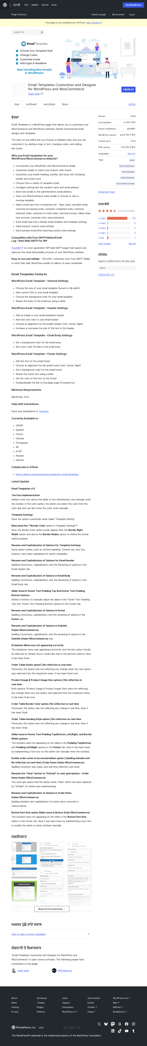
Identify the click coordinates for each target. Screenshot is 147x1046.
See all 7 (132, 153)
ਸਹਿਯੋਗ (132, 104)
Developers (68, 1007)
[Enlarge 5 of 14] (33, 907)
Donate (92, 1007)
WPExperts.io (65, 970)
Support (66, 1002)
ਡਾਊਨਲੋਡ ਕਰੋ (128, 89)
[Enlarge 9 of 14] (60, 874)
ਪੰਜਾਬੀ (41, 1028)
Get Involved (94, 998)
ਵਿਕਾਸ (65, 104)
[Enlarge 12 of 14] (88, 845)
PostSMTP (17, 247)
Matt (116, 1002)
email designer (128, 172)
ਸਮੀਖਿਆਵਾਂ (31, 104)
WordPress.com (121, 998)
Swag (91, 1012)
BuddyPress (120, 1012)
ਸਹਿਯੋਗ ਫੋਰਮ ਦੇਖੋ (106, 274)
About (14, 998)
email (132, 160)
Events (91, 1002)
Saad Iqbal (33, 93)
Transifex (44, 411)
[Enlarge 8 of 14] (60, 845)
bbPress (118, 1007)
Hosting (15, 1007)
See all (132, 243)
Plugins (40, 1007)
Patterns (41, 1012)
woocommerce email (125, 184)
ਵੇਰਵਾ (17, 104)
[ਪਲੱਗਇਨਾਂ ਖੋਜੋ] (42, 32)
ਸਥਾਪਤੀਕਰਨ (49, 104)
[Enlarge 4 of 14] (33, 884)
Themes (41, 1002)
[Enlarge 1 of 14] (33, 845)
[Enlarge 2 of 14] (33, 858)
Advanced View (106, 191)
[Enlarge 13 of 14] (88, 913)
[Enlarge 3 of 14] (33, 870)
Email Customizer (127, 166)
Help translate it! (94, 22)
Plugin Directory (19, 14)
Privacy (15, 1012)
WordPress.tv (70, 1012)
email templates (127, 178)
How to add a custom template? (28, 934)
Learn (65, 998)
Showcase (42, 998)
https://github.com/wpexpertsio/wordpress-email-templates (47, 474)
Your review (104, 243)
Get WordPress (133, 5)
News (14, 1002)
